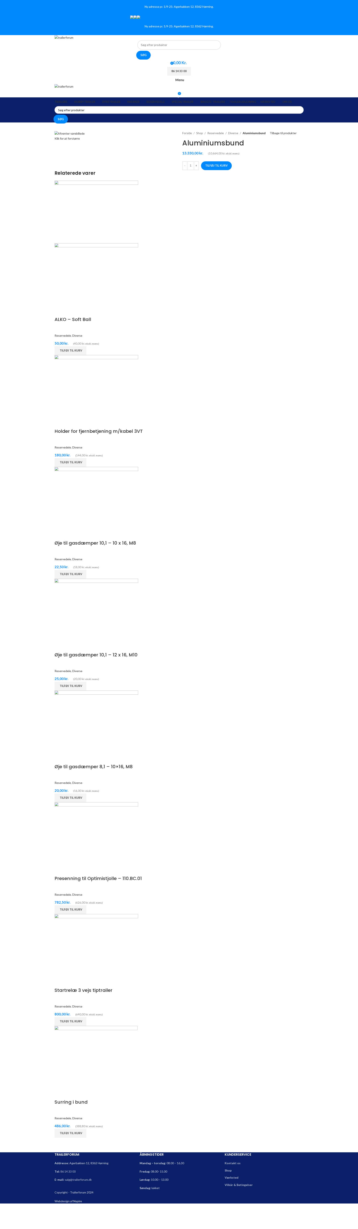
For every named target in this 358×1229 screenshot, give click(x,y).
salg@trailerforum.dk (78, 1179)
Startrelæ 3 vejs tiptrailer (83, 990)
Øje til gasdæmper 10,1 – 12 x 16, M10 (96, 655)
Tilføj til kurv (216, 165)
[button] (70, 350)
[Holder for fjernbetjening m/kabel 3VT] (96, 386)
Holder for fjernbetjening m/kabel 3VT (99, 431)
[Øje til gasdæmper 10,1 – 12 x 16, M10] (96, 609)
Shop (199, 133)
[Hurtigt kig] (60, 311)
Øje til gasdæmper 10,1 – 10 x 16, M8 (95, 543)
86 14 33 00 (68, 1171)
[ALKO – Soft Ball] (96, 211)
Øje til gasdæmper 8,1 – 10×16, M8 (94, 766)
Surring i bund (71, 1102)
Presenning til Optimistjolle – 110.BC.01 (98, 878)
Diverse (233, 133)
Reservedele (215, 133)
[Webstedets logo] (64, 37)
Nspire (77, 1201)
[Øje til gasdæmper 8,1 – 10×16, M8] (96, 721)
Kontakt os (233, 1163)
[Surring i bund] (96, 1056)
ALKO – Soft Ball (73, 319)
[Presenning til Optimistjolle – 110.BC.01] (96, 833)
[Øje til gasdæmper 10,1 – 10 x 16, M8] (96, 498)
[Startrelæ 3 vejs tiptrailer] (96, 945)
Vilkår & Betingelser (239, 1185)
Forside (187, 133)
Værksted (231, 1177)
